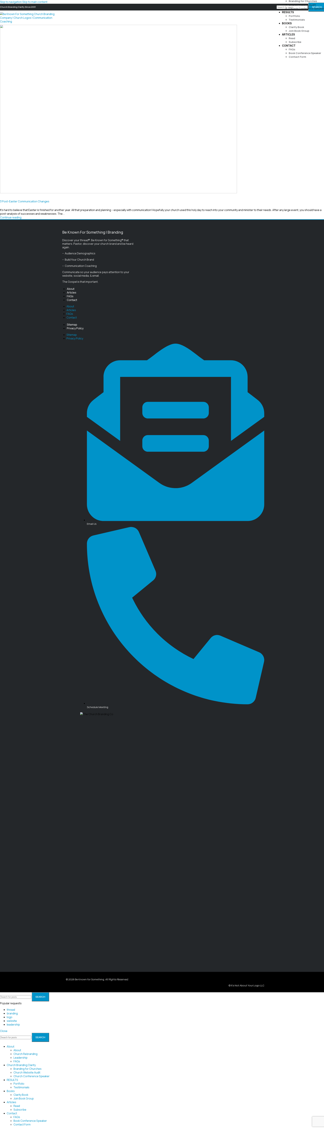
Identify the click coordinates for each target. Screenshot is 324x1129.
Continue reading (10, 217)
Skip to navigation (11, 2)
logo (9, 1017)
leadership (13, 1024)
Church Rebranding (25, 1054)
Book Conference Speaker (305, 53)
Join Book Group (299, 31)
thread (11, 1010)
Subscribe (295, 42)
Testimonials (297, 19)
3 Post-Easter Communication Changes (24, 201)
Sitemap (72, 324)
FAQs (292, 49)
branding (12, 1013)
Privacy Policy (75, 328)
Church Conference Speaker (306, 8)
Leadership (21, 1057)
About (70, 289)
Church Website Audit (302, 5)
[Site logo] (29, 21)
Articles (71, 292)
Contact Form (297, 57)
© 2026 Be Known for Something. (97, 979)
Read (292, 38)
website (12, 1021)
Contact (72, 300)
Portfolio (294, 16)
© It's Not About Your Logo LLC (246, 985)
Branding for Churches (28, 1069)
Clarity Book (296, 27)
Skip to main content (34, 2)
